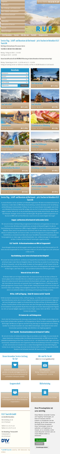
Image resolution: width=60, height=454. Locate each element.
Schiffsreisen (5, 5)
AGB (19, 450)
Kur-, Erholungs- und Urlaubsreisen (11, 8)
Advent (4, 18)
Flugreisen (4, 1)
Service (16, 35)
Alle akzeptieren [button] (40, 440)
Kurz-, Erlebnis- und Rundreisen (10, 11)
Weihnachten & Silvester (8, 24)
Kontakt (33, 35)
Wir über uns (25, 35)
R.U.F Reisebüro (7, 35)
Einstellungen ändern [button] (42, 447)
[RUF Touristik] (48, 21)
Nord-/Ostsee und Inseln (8, 15)
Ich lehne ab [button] (39, 443)
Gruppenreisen (43, 35)
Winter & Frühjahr (6, 31)
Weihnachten (5, 21)
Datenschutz (24, 450)
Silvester (4, 28)
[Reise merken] (33, 70)
